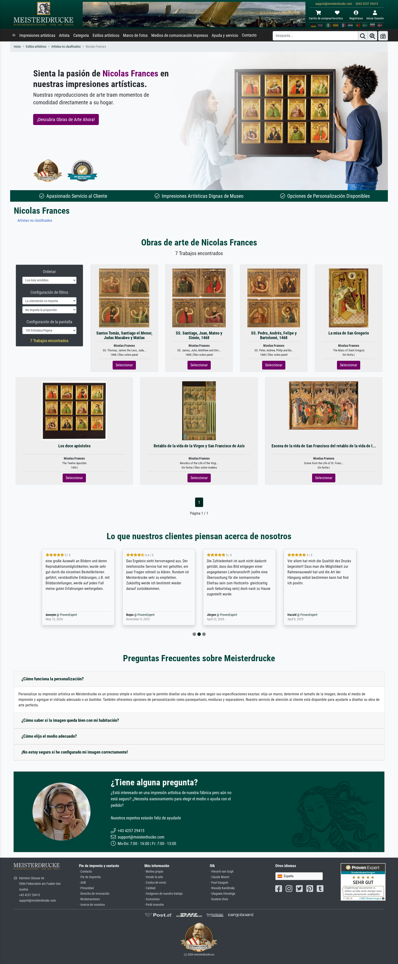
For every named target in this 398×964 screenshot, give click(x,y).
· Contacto (85, 872)
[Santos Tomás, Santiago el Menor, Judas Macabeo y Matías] (124, 298)
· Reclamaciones (89, 899)
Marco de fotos (135, 35)
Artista (64, 35)
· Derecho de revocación (94, 894)
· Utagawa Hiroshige (222, 894)
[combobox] (299, 876)
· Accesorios (152, 899)
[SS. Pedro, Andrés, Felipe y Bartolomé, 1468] (273, 298)
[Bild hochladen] (383, 36)
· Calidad (149, 888)
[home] (14, 35)
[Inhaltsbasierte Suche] (372, 36)
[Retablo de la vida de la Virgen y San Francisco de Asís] (199, 410)
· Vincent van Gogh (222, 872)
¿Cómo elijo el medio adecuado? (49, 736)
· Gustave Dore (219, 899)
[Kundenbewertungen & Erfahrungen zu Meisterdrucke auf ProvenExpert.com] (82, 170)
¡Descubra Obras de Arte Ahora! (66, 119)
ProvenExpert (68, 615)
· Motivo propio (153, 872)
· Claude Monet (219, 877)
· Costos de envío (155, 883)
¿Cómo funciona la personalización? (52, 678)
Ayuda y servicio (225, 35)
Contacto (249, 35)
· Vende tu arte (153, 877)
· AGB (82, 883)
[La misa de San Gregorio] (348, 298)
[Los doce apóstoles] (74, 410)
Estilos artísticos (106, 35)
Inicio (17, 47)
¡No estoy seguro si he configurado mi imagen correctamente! (74, 752)
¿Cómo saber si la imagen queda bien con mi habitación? (70, 720)
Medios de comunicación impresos (179, 35)
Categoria (81, 35)
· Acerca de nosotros (92, 905)
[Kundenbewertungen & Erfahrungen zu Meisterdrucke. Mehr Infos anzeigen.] (363, 882)
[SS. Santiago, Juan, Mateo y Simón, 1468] (199, 298)
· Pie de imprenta (90, 877)
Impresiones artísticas (37, 35)
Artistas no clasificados (66, 47)
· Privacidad (86, 888)
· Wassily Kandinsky (222, 888)
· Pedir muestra (154, 905)
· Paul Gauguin (219, 883)
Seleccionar (124, 365)
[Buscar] (363, 36)
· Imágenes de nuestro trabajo (163, 894)
